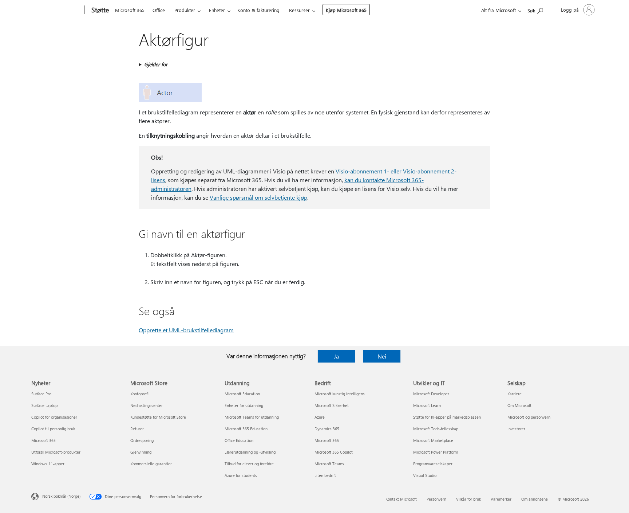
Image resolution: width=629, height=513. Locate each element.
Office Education (239, 440)
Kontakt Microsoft (401, 499)
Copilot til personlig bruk (53, 428)
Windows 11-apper (47, 463)
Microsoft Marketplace (433, 440)
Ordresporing (142, 440)
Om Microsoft (519, 405)
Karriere (514, 393)
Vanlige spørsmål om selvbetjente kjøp (258, 197)
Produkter (184, 10)
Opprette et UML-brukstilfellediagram (186, 330)
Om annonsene (534, 499)
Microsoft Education (242, 393)
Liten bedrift (325, 475)
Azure (319, 417)
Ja (336, 356)
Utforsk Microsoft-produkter (55, 452)
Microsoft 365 (130, 10)
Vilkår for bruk (468, 499)
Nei (381, 356)
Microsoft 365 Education (246, 428)
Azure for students (241, 475)
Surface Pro (41, 393)
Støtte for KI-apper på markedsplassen (447, 417)
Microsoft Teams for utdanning (252, 417)
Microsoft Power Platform (435, 452)
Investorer (516, 428)
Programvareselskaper (432, 463)
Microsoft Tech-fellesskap (435, 428)
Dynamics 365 (326, 428)
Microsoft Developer (431, 393)
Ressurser (299, 10)
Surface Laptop (44, 405)
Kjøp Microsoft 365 (346, 10)
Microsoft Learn (427, 405)
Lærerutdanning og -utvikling (250, 452)
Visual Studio (424, 475)
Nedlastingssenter (146, 405)
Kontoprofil (140, 393)
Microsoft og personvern (528, 417)
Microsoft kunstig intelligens (339, 393)
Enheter (217, 10)
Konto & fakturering (258, 10)
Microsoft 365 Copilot (333, 452)
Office (159, 10)
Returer (137, 428)
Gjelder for (155, 64)
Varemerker (501, 499)
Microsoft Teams (329, 463)
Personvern (436, 499)
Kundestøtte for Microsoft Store (158, 417)
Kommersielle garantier (151, 463)
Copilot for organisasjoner (54, 417)
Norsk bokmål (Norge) (61, 496)
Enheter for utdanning (244, 405)
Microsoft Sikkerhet (331, 405)
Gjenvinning (140, 452)
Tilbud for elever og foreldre (249, 463)
